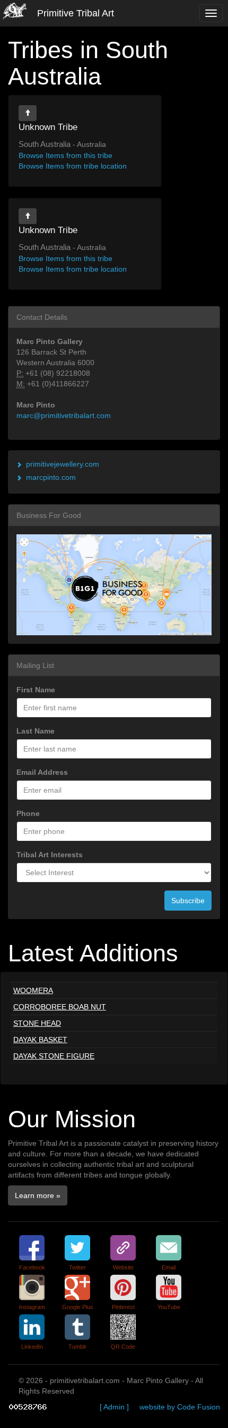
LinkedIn (32, 1346)
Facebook (32, 1267)
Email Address (42, 772)
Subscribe (188, 900)
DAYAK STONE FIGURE (53, 1056)
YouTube (168, 1307)
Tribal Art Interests (49, 854)
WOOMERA (33, 990)
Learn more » (37, 1195)
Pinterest (123, 1307)
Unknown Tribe (48, 127)
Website (123, 1267)
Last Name (35, 731)
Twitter (77, 1267)
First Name (35, 689)
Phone (28, 813)
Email (169, 1267)
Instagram (32, 1307)
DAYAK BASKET (40, 1039)
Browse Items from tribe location (73, 166)
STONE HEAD (37, 1023)
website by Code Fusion (179, 1407)
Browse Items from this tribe (65, 155)
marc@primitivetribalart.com (63, 415)
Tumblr (77, 1346)
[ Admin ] (114, 1407)
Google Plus (77, 1307)
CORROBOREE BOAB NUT (59, 1007)
